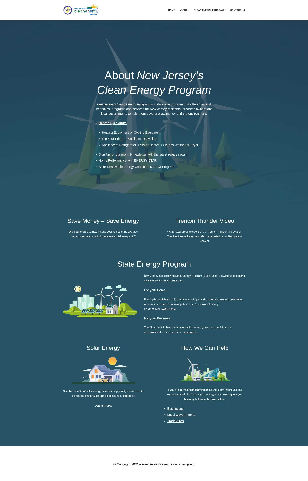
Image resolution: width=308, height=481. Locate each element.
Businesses (175, 408)
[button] (188, 10)
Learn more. (190, 332)
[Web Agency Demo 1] (82, 10)
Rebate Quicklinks (113, 123)
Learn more (168, 308)
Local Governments (181, 414)
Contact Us (237, 10)
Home (171, 10)
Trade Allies (175, 421)
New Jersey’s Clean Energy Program (123, 104)
